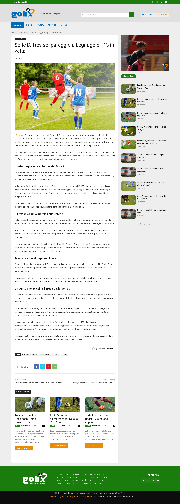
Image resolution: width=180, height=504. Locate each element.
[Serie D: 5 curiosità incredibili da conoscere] (128, 172)
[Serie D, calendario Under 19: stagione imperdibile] (100, 404)
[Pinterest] (48, 366)
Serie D (23, 39)
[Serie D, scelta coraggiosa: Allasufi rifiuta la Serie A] (128, 186)
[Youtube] (158, 480)
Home (13, 32)
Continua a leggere (24, 448)
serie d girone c (45, 354)
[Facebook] (36, 366)
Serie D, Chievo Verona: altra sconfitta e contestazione (38, 382)
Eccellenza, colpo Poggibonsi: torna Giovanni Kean (25, 419)
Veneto (64, 354)
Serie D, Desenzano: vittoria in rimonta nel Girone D (93, 382)
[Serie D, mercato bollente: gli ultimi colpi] (128, 214)
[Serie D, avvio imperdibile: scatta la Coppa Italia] (128, 200)
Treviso (19, 135)
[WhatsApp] (54, 366)
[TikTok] (153, 480)
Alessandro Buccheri (105, 349)
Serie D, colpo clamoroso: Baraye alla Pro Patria (64, 419)
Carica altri (144, 224)
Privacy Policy (73, 496)
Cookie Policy (87, 496)
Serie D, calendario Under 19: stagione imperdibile (96, 419)
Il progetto (60, 496)
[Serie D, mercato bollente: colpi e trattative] (128, 158)
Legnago (25, 354)
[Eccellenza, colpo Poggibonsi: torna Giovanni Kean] (30, 404)
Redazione (25, 426)
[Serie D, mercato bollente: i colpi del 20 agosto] (128, 131)
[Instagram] (148, 480)
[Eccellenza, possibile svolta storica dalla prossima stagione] (128, 144)
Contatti (50, 496)
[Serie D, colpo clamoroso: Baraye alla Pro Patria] (65, 404)
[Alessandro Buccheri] (93, 348)
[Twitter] (42, 366)
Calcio (20, 32)
